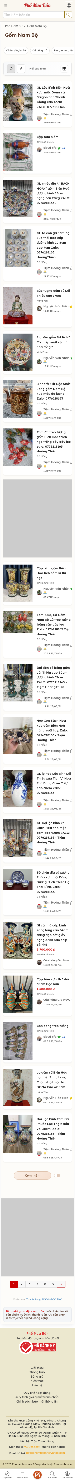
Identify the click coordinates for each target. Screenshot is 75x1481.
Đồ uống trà (39, 50)
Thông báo (37, 1372)
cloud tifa (54, 148)
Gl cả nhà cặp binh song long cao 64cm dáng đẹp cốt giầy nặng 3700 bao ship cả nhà (52, 935)
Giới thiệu (37, 1368)
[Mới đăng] (21, 69)
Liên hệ (37, 1385)
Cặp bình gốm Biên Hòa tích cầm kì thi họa (51, 573)
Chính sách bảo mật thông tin (37, 1401)
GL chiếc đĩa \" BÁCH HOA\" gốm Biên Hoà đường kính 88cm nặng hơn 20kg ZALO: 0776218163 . (53, 193)
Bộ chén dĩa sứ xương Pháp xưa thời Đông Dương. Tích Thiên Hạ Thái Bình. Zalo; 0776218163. (53, 882)
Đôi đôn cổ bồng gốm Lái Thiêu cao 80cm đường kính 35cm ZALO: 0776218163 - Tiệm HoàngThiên (53, 677)
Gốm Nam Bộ (37, 26)
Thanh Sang (33, 1299)
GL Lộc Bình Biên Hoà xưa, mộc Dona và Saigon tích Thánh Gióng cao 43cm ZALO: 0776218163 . (53, 97)
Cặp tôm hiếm (47, 137)
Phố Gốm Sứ (13, 26)
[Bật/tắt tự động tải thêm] (57, 1175)
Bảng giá (37, 1376)
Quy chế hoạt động (37, 1393)
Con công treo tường (53, 1026)
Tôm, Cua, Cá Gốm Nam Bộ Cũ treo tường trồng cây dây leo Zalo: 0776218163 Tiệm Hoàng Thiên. (54, 624)
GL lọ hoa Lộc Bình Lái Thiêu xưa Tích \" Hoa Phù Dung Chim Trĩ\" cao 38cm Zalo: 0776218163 (54, 783)
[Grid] (64, 69)
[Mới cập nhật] (11, 69)
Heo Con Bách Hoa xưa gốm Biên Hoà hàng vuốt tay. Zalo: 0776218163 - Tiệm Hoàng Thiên (52, 730)
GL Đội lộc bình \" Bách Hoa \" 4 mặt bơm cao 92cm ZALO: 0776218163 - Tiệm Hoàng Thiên (53, 832)
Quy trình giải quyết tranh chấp (37, 1397)
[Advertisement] (37, 518)
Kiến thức (37, 1381)
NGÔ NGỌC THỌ (52, 1299)
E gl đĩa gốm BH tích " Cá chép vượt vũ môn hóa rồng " (53, 342)
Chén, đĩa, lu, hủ (16, 50)
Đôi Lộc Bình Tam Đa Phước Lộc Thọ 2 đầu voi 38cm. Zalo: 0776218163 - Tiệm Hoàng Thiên (53, 1128)
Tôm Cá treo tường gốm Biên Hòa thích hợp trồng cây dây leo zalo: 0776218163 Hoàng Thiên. (54, 441)
